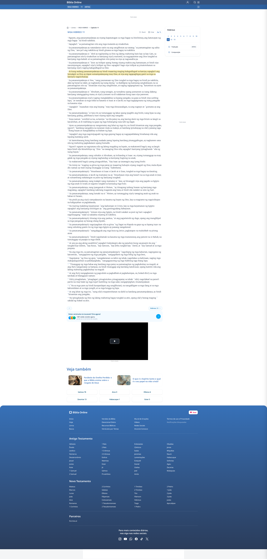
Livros (73, 28)
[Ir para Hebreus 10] (69, 308)
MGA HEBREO (83, 28)
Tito (135, 493)
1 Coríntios (73, 506)
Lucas (71, 493)
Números (73, 454)
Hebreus (137, 500)
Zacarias (170, 467)
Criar (152, 32)
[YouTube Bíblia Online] (125, 539)
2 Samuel (72, 474)
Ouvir (144, 32)
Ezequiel (137, 461)
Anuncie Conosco (141, 429)
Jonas (169, 447)
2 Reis (104, 447)
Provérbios (106, 474)
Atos (71, 500)
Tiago (136, 503)
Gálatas (105, 490)
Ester (104, 464)
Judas (169, 500)
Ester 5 (147, 399)
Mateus (72, 486)
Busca (71, 429)
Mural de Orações (141, 419)
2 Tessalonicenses (109, 506)
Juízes (71, 464)
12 (171, 39)
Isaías (136, 451)
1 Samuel (72, 471)
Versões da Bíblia (108, 419)
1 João (169, 490)
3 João (169, 496)
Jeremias (137, 454)
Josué (71, 461)
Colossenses (107, 500)
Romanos (73, 503)
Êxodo (71, 447)
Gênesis (72, 444)
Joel (135, 471)
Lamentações (139, 457)
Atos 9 (114, 392)
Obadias (170, 444)
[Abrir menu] (198, 2)
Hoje (71, 422)
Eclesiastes (138, 444)
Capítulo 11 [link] (95, 28)
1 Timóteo (138, 486)
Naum (169, 454)
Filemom (137, 496)
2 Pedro (170, 486)
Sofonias (170, 461)
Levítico (72, 451)
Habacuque (171, 457)
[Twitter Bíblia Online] (147, 539)
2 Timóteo (138, 490)
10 (196, 36)
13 (174, 39)
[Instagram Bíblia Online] (120, 539)
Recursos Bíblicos (109, 425)
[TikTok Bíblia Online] (141, 539)
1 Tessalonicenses (109, 503)
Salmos (105, 471)
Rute (71, 467)
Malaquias (171, 471)
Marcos (72, 490)
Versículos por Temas (110, 429)
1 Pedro (137, 506)
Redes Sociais (139, 425)
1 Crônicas (106, 451)
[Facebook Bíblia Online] (136, 539)
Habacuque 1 (114, 399)
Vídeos (137, 422)
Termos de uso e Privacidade (178, 419)
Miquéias (170, 451)
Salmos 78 (82, 392)
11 (82, 7)
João (71, 496)
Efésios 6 (147, 392)
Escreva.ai (73, 521)
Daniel (136, 464)
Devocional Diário (109, 422)
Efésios (104, 493)
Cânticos (137, 447)
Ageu (169, 464)
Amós (136, 474)
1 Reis (104, 444)
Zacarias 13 (81, 399)
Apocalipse (171, 503)
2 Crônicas (106, 454)
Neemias (105, 461)
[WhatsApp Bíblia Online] (130, 539)
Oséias (137, 467)
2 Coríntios (106, 486)
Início (71, 419)
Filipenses (106, 496)
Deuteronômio (75, 457)
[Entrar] (188, 2)
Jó (102, 467)
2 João (169, 493)
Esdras (104, 457)
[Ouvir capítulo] (198, 7)
